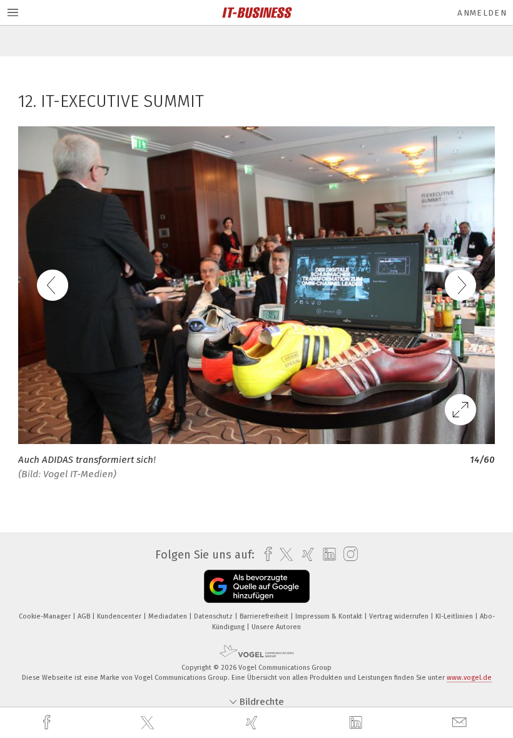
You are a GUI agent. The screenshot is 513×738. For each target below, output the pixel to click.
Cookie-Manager (46, 616)
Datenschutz (214, 616)
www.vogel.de (469, 678)
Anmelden (482, 13)
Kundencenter (120, 616)
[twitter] (149, 723)
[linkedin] (357, 723)
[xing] (253, 722)
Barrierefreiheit (265, 616)
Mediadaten (168, 616)
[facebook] (48, 722)
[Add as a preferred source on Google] (257, 586)
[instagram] (347, 554)
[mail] (461, 722)
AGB (85, 616)
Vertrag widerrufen (399, 616)
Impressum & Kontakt (329, 616)
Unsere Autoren (276, 627)
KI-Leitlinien (455, 616)
